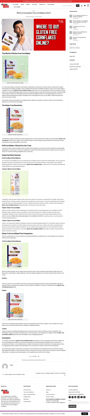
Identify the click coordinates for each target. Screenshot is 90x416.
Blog (47, 392)
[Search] (77, 5)
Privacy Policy (27, 390)
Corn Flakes (15, 4)
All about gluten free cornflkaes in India (14, 374)
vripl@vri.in (75, 390)
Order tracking (50, 397)
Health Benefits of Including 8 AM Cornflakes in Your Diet (80, 21)
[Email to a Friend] (32, 356)
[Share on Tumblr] (36, 356)
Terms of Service (50, 394)
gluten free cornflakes (74, 47)
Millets (28, 4)
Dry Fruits (34, 4)
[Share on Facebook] (28, 356)
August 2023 (73, 69)
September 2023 (74, 66)
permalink (43, 360)
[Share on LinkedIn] (35, 356)
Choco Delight (17, 6)
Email (70, 400)
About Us (48, 390)
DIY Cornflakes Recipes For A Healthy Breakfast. (80, 16)
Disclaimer (26, 399)
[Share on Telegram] (38, 356)
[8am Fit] (6, 5)
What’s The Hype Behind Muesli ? (79, 38)
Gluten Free (42, 4)
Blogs (34, 10)
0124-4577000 (76, 392)
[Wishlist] (84, 5)
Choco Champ (51, 4)
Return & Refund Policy (29, 394)
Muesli (22, 4)
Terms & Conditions (29, 392)
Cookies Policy (27, 401)
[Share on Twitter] (30, 356)
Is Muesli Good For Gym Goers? (79, 27)
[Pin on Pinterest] (33, 356)
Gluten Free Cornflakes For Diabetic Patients (80, 32)
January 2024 (73, 64)
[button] (81, 5)
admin (40, 16)
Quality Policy (27, 397)
